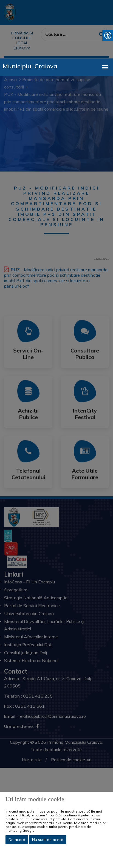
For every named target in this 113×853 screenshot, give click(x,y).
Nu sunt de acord (47, 839)
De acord (17, 839)
